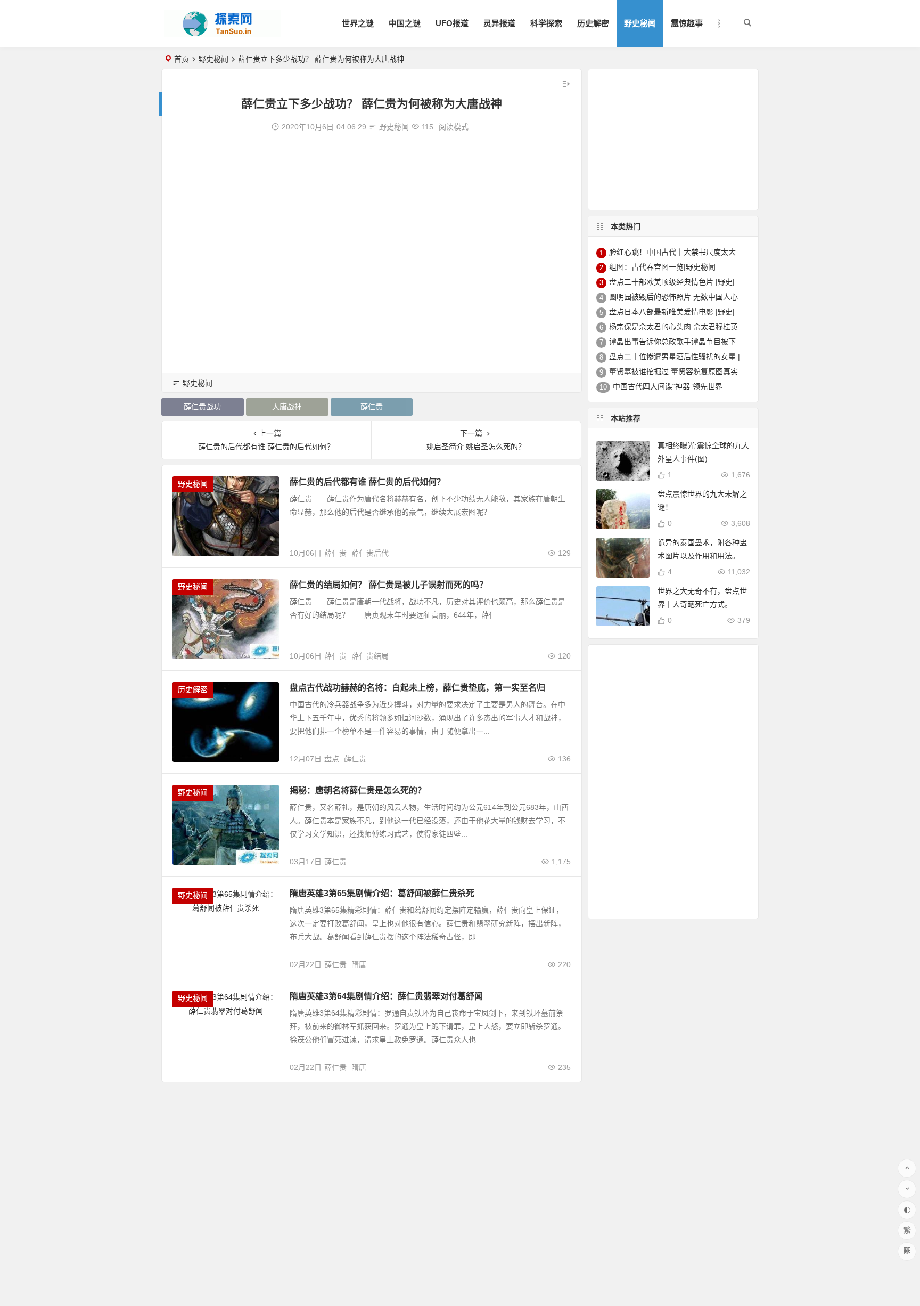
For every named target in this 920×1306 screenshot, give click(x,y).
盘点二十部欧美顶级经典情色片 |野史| (672, 282)
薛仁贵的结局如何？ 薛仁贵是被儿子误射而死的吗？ (389, 584)
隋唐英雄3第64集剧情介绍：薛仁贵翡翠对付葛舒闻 (386, 996)
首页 (181, 59)
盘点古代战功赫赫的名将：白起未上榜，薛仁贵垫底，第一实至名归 (417, 687)
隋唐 (358, 964)
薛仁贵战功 (202, 406)
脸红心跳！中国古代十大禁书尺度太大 (672, 252)
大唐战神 (287, 406)
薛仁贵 (371, 406)
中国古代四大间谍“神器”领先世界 (667, 386)
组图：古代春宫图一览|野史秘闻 (662, 267)
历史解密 (593, 23)
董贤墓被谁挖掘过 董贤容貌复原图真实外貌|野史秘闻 (697, 371)
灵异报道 (499, 23)
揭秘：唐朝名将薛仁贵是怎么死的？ (358, 790)
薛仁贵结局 (370, 656)
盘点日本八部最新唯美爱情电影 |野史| (672, 311)
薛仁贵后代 (370, 553)
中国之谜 (405, 23)
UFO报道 (452, 23)
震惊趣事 (687, 23)
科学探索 (546, 23)
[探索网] (222, 32)
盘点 (331, 759)
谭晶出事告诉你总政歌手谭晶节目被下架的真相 (687, 341)
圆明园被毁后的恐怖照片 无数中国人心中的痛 (684, 297)
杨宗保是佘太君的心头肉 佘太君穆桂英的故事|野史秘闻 (700, 326)
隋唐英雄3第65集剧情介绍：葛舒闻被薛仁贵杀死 (382, 893)
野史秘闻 (640, 23)
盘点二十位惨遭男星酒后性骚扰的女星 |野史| (683, 356)
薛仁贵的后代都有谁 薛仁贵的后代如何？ (367, 481)
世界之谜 (358, 23)
